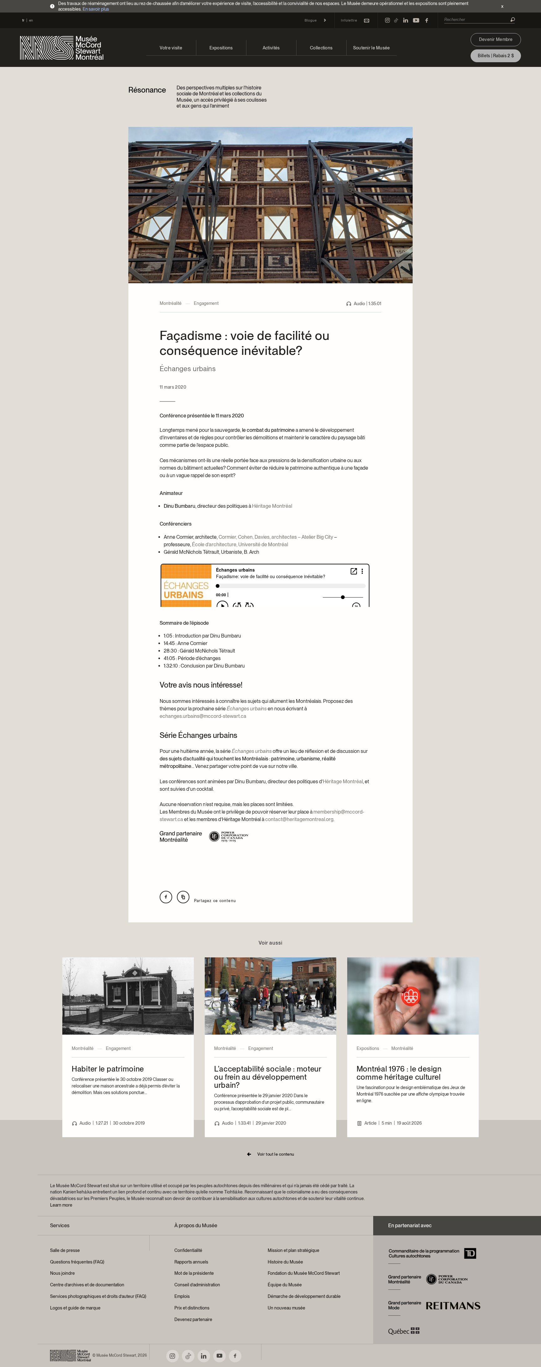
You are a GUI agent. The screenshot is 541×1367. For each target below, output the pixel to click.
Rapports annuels (191, 1261)
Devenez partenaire (193, 1319)
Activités (271, 47)
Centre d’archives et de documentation (87, 1284)
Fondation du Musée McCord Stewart (304, 1273)
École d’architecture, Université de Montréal (240, 544)
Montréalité (171, 303)
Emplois (182, 1296)
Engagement (206, 303)
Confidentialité (188, 1250)
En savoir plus (96, 9)
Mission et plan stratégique (293, 1250)
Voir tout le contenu (275, 1154)
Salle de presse (65, 1250)
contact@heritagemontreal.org (299, 819)
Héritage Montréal (272, 506)
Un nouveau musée (286, 1307)
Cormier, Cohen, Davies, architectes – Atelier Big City (276, 537)
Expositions (221, 47)
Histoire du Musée (285, 1261)
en (31, 20)
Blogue (311, 20)
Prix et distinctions (191, 1307)
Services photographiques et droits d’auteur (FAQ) (98, 1296)
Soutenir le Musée (371, 47)
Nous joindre (62, 1273)
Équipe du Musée (285, 1284)
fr (23, 20)
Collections (321, 47)
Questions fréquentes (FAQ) (77, 1261)
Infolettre (349, 20)
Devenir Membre (496, 39)
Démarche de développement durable (304, 1296)
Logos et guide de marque (75, 1307)
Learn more (61, 1205)
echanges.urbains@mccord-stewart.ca (203, 716)
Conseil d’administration (197, 1284)
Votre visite (171, 47)
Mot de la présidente (194, 1273)
